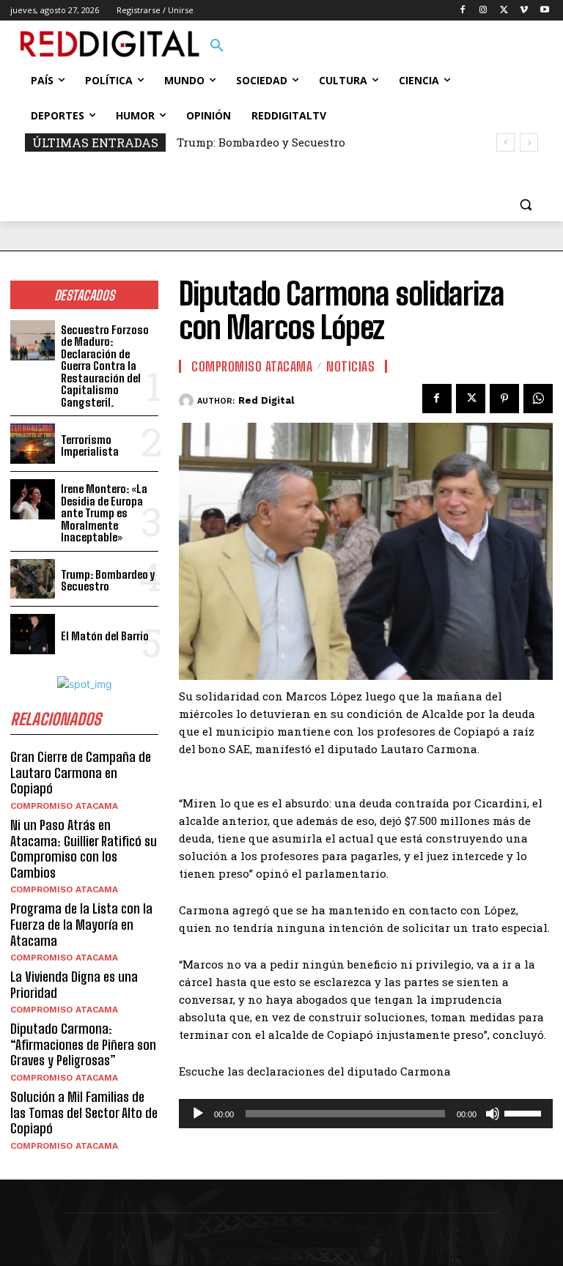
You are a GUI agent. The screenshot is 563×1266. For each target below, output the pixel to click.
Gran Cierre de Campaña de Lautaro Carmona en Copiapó (80, 772)
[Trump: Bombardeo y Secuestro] (32, 579)
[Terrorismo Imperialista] (32, 443)
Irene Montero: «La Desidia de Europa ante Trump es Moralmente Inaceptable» (104, 513)
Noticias (350, 366)
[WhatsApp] (538, 398)
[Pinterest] (504, 398)
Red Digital (266, 400)
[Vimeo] (523, 10)
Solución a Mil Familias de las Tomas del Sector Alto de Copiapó (84, 1112)
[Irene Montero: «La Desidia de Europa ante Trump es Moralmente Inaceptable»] (32, 499)
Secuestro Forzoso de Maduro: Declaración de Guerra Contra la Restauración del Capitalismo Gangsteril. (105, 366)
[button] (217, 46)
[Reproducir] (198, 1113)
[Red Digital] (188, 400)
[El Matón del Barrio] (32, 634)
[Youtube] (544, 10)
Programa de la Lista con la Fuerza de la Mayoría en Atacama (81, 924)
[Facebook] (463, 10)
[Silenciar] (492, 1113)
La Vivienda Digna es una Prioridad (74, 985)
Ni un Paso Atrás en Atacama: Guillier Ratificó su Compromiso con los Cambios (83, 849)
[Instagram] (483, 10)
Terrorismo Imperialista (90, 446)
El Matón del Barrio (105, 636)
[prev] (505, 142)
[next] (529, 142)
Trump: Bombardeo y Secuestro (261, 142)
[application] (366, 1113)
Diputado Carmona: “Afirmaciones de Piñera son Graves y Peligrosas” (83, 1044)
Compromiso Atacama (64, 806)
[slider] (524, 1112)
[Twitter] (504, 10)
